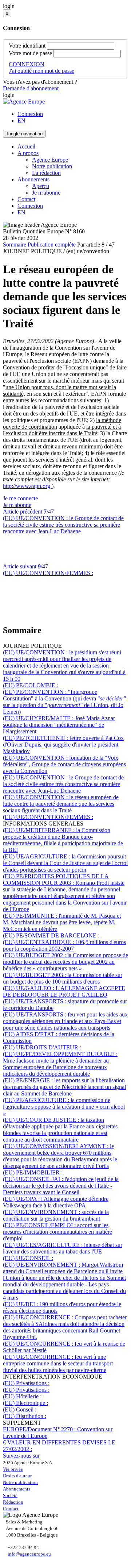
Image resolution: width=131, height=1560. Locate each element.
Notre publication (52, 166)
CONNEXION (26, 64)
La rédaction (46, 173)
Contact (26, 199)
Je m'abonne (46, 192)
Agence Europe (50, 160)
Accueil (26, 146)
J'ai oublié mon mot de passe (41, 71)
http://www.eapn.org (27, 486)
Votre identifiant (27, 45)
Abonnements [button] (33, 179)
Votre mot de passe (30, 53)
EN (21, 120)
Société (10, 1495)
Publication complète (52, 244)
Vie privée (13, 1469)
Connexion (30, 114)
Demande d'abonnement (31, 88)
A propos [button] (28, 153)
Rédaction (13, 1502)
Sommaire (14, 244)
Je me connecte (20, 498)
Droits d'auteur (17, 1475)
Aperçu (40, 186)
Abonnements (16, 1489)
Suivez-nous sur (21, 1455)
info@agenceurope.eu (29, 1554)
